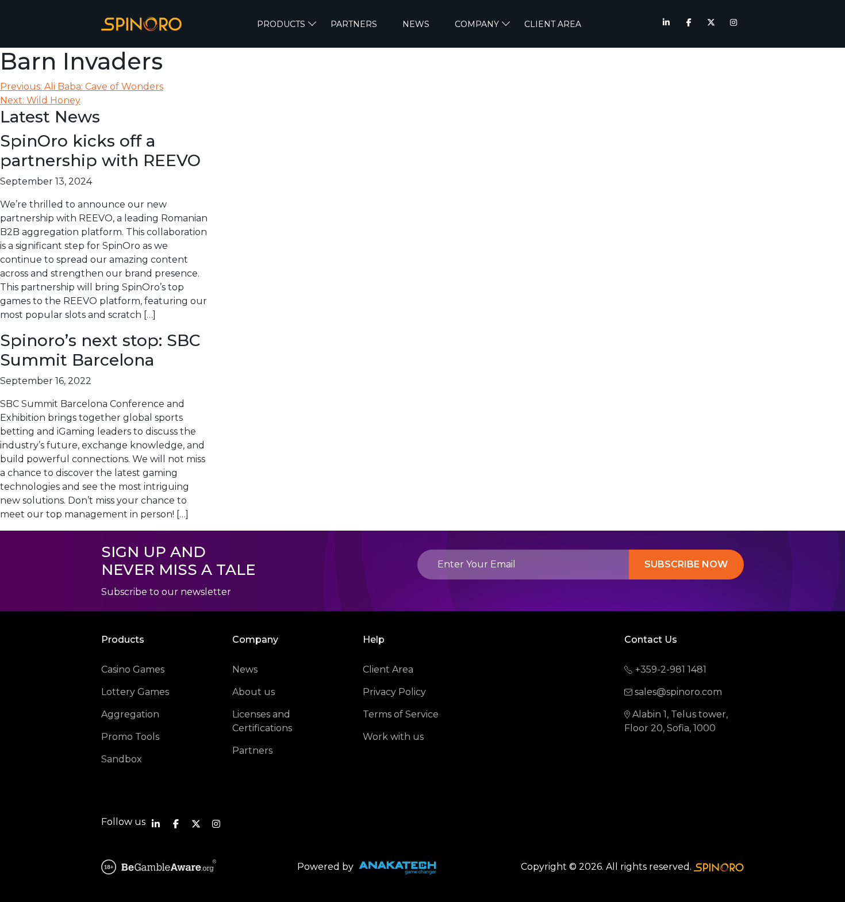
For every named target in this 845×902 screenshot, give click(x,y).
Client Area (388, 669)
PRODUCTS (281, 24)
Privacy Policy (394, 691)
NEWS (415, 24)
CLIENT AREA (552, 24)
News (245, 669)
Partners (354, 24)
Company (477, 24)
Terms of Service (401, 714)
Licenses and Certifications (262, 721)
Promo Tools (130, 736)
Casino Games (132, 669)
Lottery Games (135, 691)
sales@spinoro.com (678, 691)
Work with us (393, 736)
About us (253, 691)
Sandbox (121, 759)
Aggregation (130, 714)
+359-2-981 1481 (670, 669)
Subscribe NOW (686, 564)
